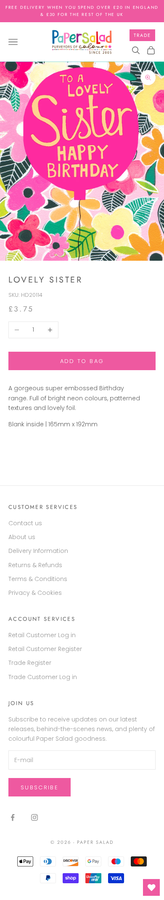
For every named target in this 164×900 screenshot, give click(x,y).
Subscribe (39, 787)
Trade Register (29, 663)
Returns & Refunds (35, 565)
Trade (142, 35)
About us (21, 537)
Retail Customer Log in (42, 635)
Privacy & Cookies (35, 593)
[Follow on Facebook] (12, 817)
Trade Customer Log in (42, 677)
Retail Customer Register (45, 649)
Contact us (25, 523)
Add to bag (82, 361)
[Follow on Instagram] (34, 817)
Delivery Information (38, 551)
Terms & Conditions (37, 579)
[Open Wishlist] (151, 887)
